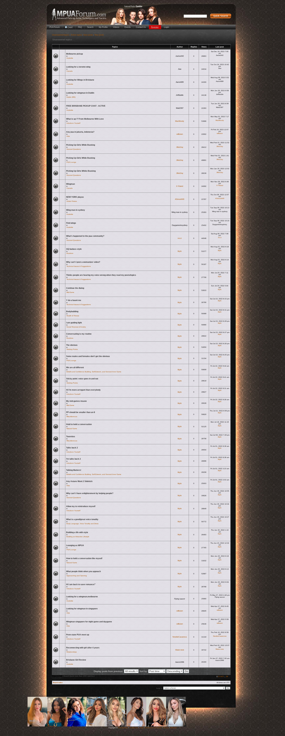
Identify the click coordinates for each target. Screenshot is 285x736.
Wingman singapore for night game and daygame (89, 622)
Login (166, 27)
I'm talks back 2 (73, 459)
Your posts (99, 35)
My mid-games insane (76, 401)
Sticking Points (72, 349)
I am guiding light (74, 323)
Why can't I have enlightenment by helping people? (89, 493)
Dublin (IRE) (71, 97)
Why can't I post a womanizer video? (83, 262)
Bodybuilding (72, 311)
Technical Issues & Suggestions (78, 266)
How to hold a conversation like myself (84, 558)
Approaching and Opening (76, 576)
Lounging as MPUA (75, 545)
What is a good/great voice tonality (82, 519)
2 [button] (218, 676)
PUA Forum (54, 27)
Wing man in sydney (75, 210)
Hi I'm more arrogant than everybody (83, 390)
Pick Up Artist (123, 728)
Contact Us (141, 27)
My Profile (103, 27)
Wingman (70, 184)
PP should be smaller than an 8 (80, 412)
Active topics (76, 35)
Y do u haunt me (73, 300)
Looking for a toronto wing (78, 67)
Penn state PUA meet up (77, 635)
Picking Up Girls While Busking (80, 145)
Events (128, 27)
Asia (68, 136)
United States (71, 201)
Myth (180, 251)
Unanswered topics (60, 35)
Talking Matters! (73, 470)
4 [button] (221, 676)
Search (90, 27)
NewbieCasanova (180, 637)
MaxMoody (179, 121)
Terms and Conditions (153, 728)
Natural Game (71, 428)
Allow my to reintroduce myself (80, 506)
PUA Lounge (71, 162)
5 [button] (222, 676)
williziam (179, 134)
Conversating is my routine (79, 334)
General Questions (73, 149)
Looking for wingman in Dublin (80, 93)
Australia (69, 58)
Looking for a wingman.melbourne (82, 596)
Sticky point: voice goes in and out (82, 379)
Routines (69, 253)
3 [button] (220, 676)
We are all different (75, 367)
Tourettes (70, 436)
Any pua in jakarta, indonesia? (80, 132)
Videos (116, 27)
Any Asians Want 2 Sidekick (79, 481)
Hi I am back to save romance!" (81, 584)
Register (155, 27)
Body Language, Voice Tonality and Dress (82, 523)
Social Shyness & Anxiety (76, 327)
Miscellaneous (71, 416)
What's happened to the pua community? (85, 236)
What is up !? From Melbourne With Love (85, 119)
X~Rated (179, 186)
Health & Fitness (72, 316)
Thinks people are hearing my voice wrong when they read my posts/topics (101, 275)
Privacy (166, 728)
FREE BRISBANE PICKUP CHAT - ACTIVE (85, 106)
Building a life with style (77, 532)
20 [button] (227, 676)
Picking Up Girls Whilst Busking (81, 171)
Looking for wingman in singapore (82, 609)
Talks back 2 (72, 448)
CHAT (70, 27)
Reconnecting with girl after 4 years (82, 648)
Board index (58, 682)
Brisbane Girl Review (76, 660)
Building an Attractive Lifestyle (77, 537)
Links (141, 728)
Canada (69, 71)
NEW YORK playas (75, 197)
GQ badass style (74, 249)
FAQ (80, 27)
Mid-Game (70, 292)
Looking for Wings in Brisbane (80, 80)
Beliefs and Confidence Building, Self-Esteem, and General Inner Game (93, 372)
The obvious (72, 345)
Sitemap (173, 728)
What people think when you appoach (83, 571)
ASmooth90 (179, 199)
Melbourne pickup (74, 54)
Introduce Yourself (73, 123)
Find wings (71, 223)
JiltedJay (179, 147)
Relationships (71, 652)
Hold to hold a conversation (79, 424)
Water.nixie (179, 650)
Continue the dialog (75, 288)
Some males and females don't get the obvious (88, 356)
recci (180, 238)
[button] (229, 676)
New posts (88, 35)
